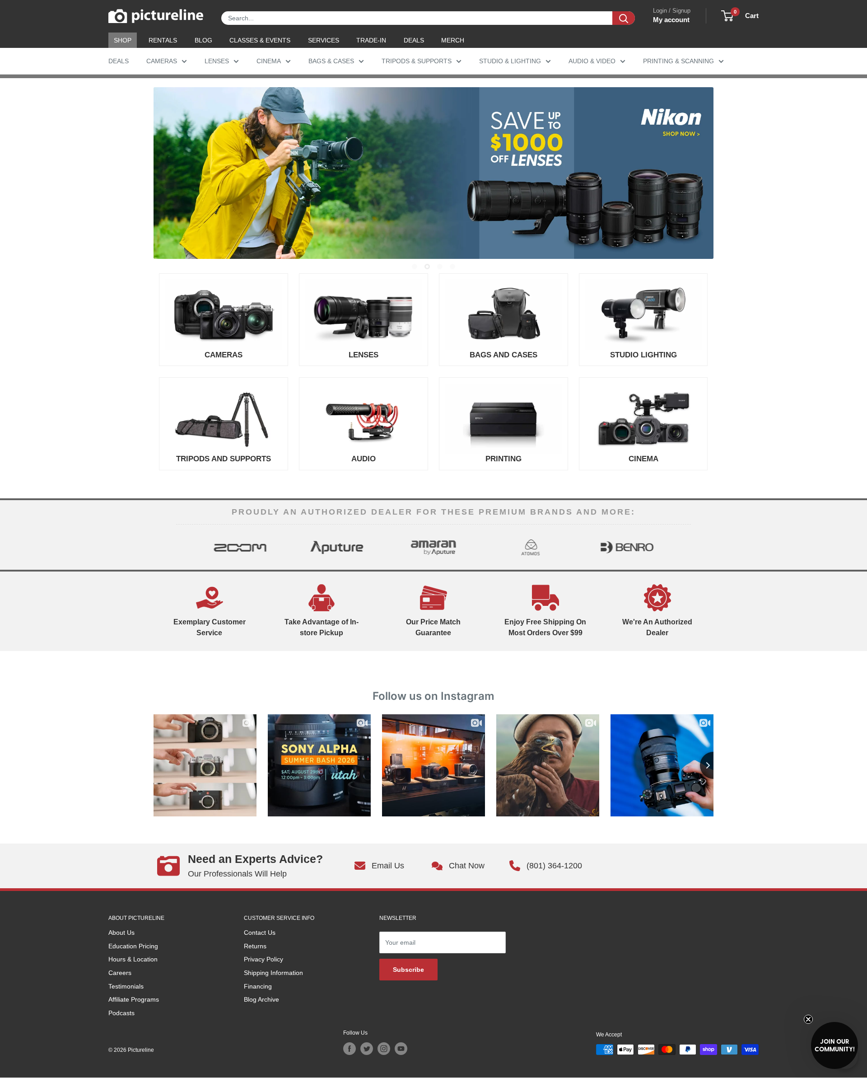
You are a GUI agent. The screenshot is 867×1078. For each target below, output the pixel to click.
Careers (119, 972)
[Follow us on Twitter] (366, 1048)
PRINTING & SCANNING (678, 61)
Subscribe (408, 969)
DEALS (414, 40)
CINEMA (268, 61)
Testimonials (126, 986)
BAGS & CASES (331, 61)
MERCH (452, 40)
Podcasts (121, 1013)
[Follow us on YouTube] (401, 1048)
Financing (258, 986)
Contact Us (259, 932)
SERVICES (323, 40)
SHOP (122, 40)
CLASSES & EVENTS (259, 40)
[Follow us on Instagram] (384, 1048)
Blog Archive (261, 999)
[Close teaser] (808, 1019)
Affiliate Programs (133, 999)
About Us (121, 932)
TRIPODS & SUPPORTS (417, 61)
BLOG (203, 40)
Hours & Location (133, 959)
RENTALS (163, 40)
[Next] (683, 547)
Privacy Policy (263, 959)
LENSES (217, 61)
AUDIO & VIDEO (592, 61)
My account (671, 19)
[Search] (623, 18)
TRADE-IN (371, 40)
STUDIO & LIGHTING (510, 61)
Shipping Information (273, 972)
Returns (255, 946)
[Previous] (184, 547)
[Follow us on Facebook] (349, 1048)
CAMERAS (161, 61)
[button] (834, 1045)
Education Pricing (133, 946)
